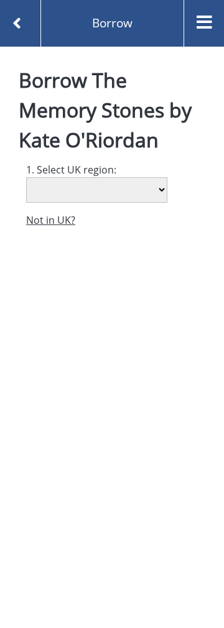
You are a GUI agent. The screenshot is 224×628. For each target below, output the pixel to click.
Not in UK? (50, 220)
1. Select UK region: (71, 170)
